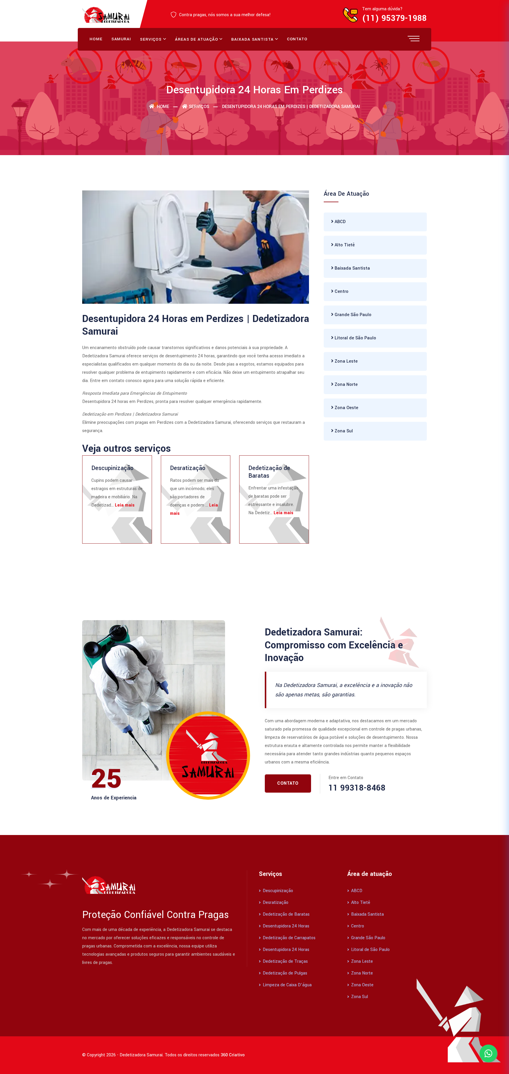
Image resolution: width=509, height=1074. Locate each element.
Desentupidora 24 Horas (285, 926)
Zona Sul (343, 431)
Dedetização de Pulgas (284, 973)
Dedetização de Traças (285, 961)
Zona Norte (345, 384)
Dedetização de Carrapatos (288, 938)
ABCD (339, 222)
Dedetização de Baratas (269, 472)
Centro (340, 291)
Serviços (151, 39)
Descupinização (112, 468)
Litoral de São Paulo (354, 338)
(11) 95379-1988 (394, 18)
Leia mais (125, 505)
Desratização (187, 468)
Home (96, 39)
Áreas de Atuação (196, 39)
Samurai (121, 39)
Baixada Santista (252, 39)
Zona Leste (345, 361)
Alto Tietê (344, 245)
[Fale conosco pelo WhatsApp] (488, 1053)
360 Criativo (233, 1055)
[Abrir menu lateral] (413, 38)
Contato (297, 39)
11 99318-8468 (357, 788)
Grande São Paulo (352, 315)
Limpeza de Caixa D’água (287, 985)
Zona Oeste (345, 408)
